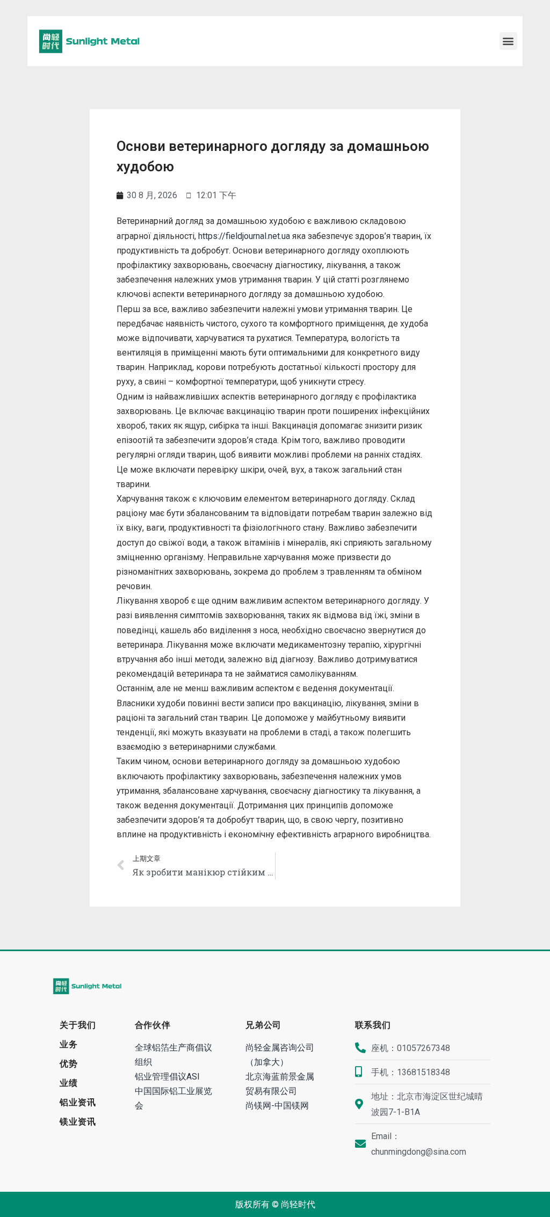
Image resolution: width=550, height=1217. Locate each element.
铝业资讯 (78, 1102)
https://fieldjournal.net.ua (244, 236)
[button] (508, 41)
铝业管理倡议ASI (167, 1076)
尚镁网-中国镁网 (277, 1105)
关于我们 (78, 1025)
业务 (69, 1044)
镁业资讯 (78, 1122)
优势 (69, 1064)
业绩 (69, 1083)
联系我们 (373, 1025)
